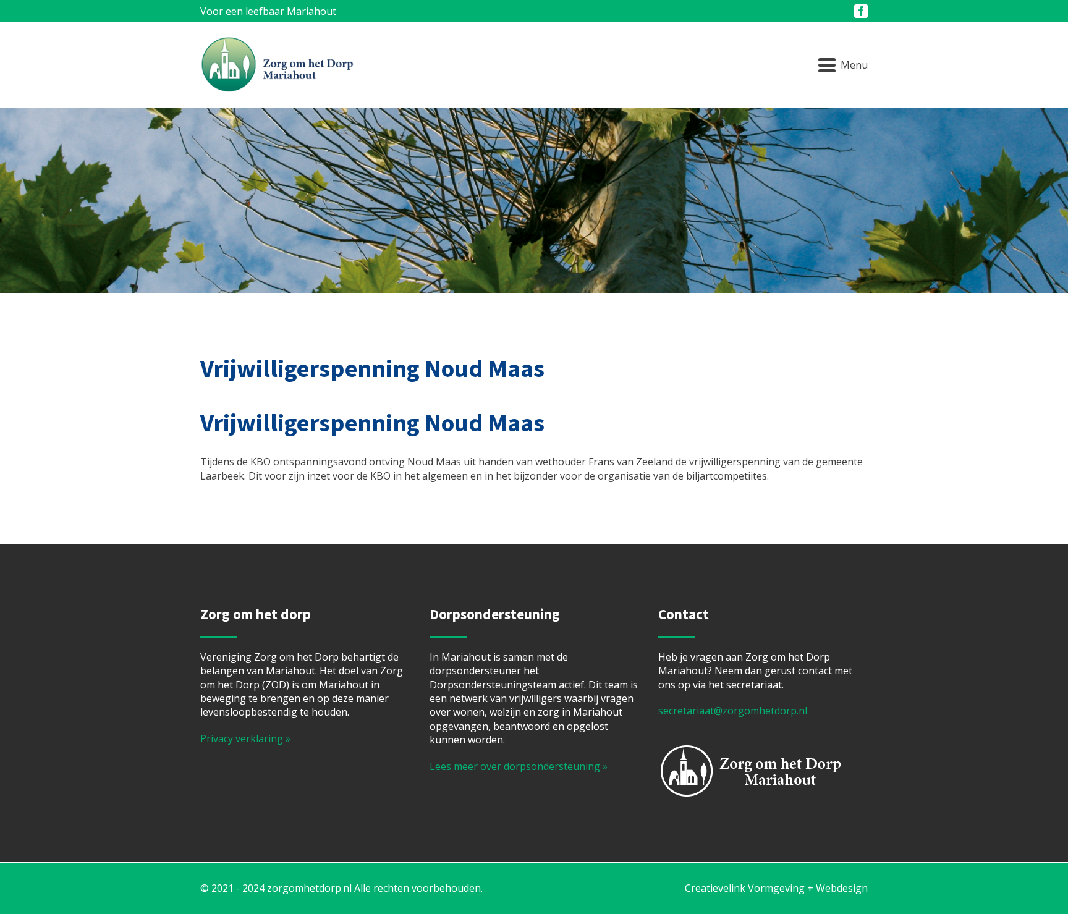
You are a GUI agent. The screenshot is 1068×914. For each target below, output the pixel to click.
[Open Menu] (843, 65)
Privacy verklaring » (245, 738)
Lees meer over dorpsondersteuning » (519, 766)
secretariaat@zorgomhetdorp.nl (732, 710)
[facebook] (861, 11)
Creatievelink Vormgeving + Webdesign (776, 888)
